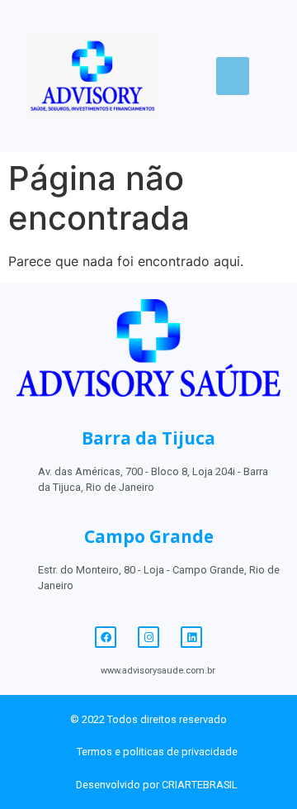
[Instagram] (148, 637)
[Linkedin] (191, 637)
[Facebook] (105, 637)
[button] (232, 76)
